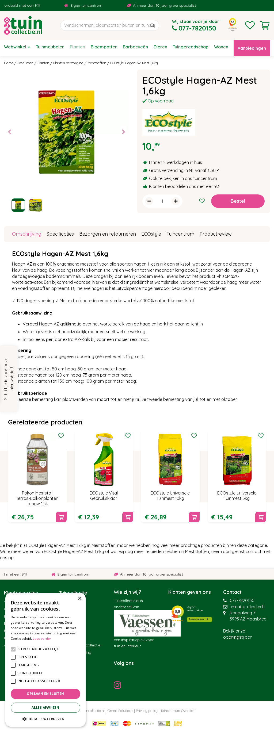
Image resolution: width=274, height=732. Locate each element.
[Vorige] (9, 132)
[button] (45, 718)
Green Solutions (120, 710)
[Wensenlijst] (250, 25)
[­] (119, 685)
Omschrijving (26, 234)
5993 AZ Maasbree (248, 619)
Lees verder (42, 638)
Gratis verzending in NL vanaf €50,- (183, 170)
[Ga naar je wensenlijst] (250, 25)
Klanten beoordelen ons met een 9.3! (184, 186)
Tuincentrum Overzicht (178, 710)
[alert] (45, 660)
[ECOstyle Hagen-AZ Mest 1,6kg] (66, 132)
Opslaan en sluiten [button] (45, 693)
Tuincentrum (180, 234)
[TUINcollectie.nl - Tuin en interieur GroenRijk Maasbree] (23, 25)
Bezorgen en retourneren (107, 234)
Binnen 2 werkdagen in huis (175, 162)
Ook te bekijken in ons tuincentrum (183, 178)
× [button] (80, 599)
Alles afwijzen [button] (45, 707)
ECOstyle (151, 234)
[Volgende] (123, 132)
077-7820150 (242, 600)
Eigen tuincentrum (77, 5)
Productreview (216, 234)
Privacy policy (147, 710)
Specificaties (60, 234)
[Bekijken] (264, 25)
